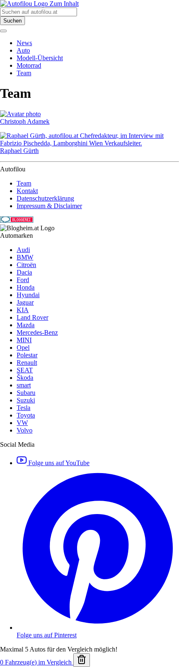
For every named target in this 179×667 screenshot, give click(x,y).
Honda (26, 287)
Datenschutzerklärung (45, 198)
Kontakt (27, 190)
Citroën (26, 264)
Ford (23, 279)
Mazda (26, 324)
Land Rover (32, 317)
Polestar (27, 355)
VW (22, 422)
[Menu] (3, 31)
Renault (27, 362)
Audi (23, 249)
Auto (23, 50)
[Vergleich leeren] (81, 660)
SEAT (25, 370)
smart (24, 385)
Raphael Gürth (19, 150)
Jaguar (25, 302)
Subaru (26, 392)
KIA (23, 309)
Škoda (25, 377)
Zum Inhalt (64, 3)
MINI (24, 340)
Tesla (23, 407)
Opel (23, 347)
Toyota (26, 415)
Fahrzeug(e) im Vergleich (36, 662)
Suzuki (26, 400)
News (24, 42)
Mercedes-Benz (37, 332)
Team (24, 72)
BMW (25, 257)
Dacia (24, 272)
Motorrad (29, 65)
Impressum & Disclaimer (49, 205)
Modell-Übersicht (40, 57)
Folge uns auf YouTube (58, 462)
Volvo (24, 430)
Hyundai (28, 294)
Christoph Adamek (25, 121)
